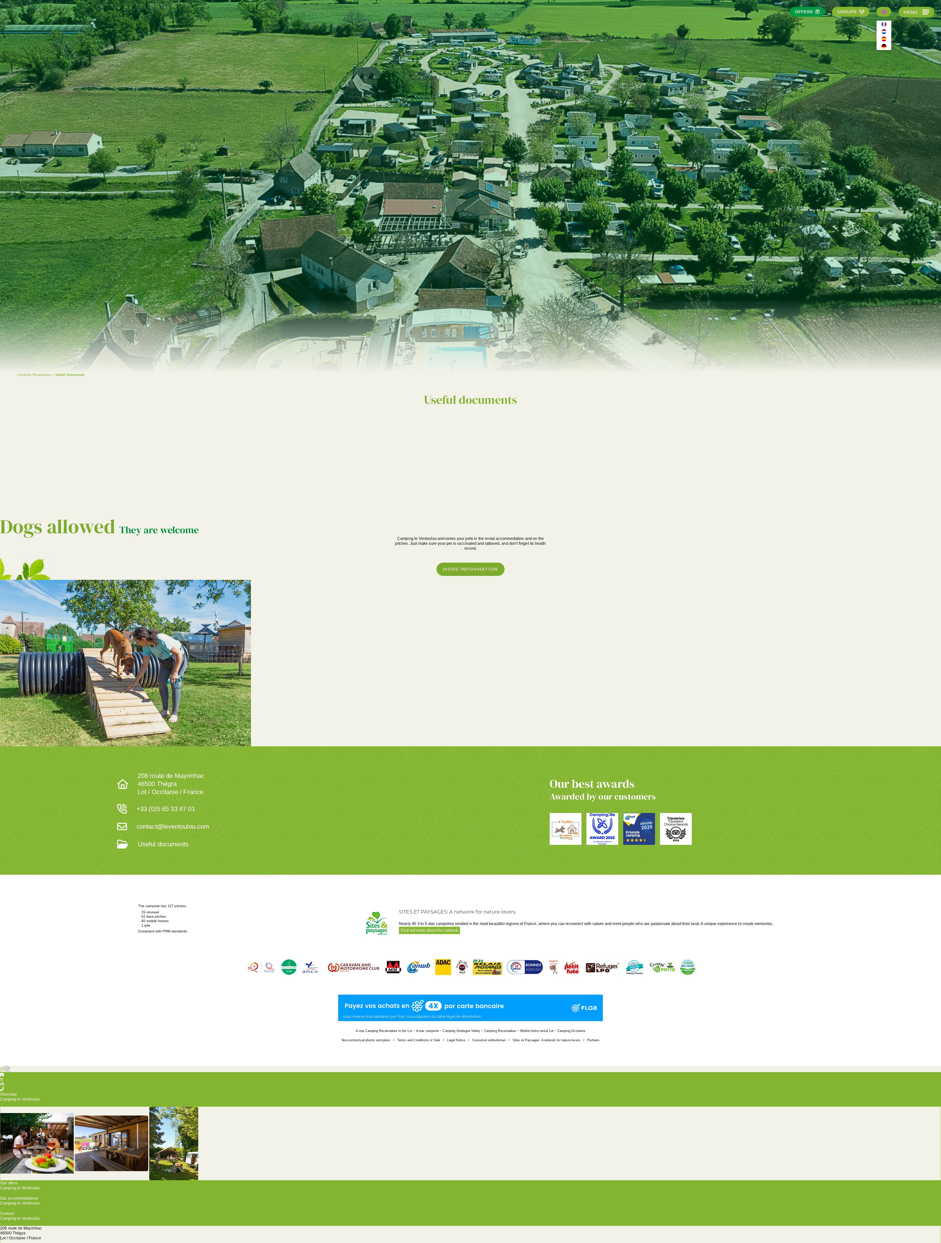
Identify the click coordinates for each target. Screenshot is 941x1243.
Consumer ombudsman (489, 1040)
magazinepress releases (608, 503)
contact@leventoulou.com (173, 826)
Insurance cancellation (408, 465)
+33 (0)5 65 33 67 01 (165, 808)
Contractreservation (381, 503)
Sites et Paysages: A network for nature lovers (546, 1040)
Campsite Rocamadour (34, 375)
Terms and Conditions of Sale (418, 1040)
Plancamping (457, 503)
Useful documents (163, 844)
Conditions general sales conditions (559, 468)
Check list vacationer (484, 465)
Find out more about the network (429, 930)
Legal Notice (456, 1040)
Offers (804, 11)
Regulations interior (532, 503)
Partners (593, 1040)
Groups (847, 11)
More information (470, 569)
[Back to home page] (22, 24)
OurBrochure (332, 465)
